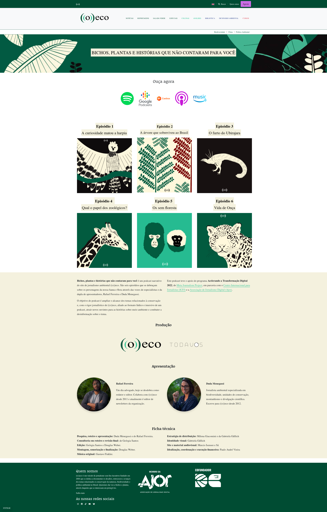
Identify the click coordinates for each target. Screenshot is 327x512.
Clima (230, 32)
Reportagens (143, 18)
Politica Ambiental (242, 32)
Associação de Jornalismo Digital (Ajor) (211, 289)
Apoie (246, 4)
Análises (197, 18)
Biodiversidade (219, 32)
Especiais (173, 18)
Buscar (223, 4)
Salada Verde (159, 18)
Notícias (129, 18)
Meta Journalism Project (189, 285)
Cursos (246, 18)
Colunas (185, 18)
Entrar (6, 508)
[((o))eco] (95, 18)
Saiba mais (80, 493)
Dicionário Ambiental (228, 18)
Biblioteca (210, 18)
